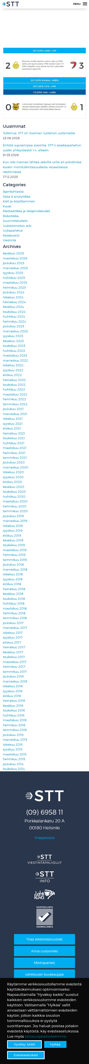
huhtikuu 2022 (14, 389)
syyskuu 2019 (13, 530)
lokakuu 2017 (13, 633)
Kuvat (7, 206)
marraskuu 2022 (15, 360)
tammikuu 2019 (15, 560)
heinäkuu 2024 (14, 302)
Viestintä (9, 240)
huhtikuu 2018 (13, 603)
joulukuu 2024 (13, 292)
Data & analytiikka (16, 196)
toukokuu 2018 (14, 599)
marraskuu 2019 (15, 521)
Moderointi (11, 235)
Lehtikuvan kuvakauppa (44, 974)
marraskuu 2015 (15, 739)
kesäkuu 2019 (13, 540)
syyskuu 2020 (13, 477)
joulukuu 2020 (14, 462)
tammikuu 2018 (15, 618)
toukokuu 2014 (14, 769)
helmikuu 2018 (14, 613)
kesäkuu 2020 (13, 487)
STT (10, 5)
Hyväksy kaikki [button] (24, 1044)
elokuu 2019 (12, 535)
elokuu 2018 (12, 584)
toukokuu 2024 (14, 312)
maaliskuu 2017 (14, 662)
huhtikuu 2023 (14, 351)
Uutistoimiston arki (17, 226)
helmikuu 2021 (14, 453)
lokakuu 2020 (13, 472)
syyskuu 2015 (12, 749)
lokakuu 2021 (13, 418)
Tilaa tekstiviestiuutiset (44, 939)
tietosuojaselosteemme (45, 1036)
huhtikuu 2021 (13, 443)
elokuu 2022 (12, 375)
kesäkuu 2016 (13, 705)
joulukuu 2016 (13, 676)
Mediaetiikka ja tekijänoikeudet (26, 211)
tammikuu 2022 (15, 404)
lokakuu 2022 (13, 365)
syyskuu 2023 (13, 336)
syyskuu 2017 (12, 637)
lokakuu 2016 (13, 686)
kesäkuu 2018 (13, 594)
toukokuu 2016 (14, 710)
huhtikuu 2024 (14, 316)
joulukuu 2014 (13, 764)
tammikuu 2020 (15, 511)
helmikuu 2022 (14, 399)
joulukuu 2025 (13, 263)
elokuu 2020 (12, 482)
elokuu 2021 (12, 428)
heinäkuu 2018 (14, 589)
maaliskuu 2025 (15, 282)
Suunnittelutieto (15, 221)
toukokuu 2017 (14, 657)
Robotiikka (11, 216)
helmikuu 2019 (14, 555)
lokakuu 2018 (13, 574)
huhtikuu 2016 (13, 715)
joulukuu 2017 (13, 623)
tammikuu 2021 (15, 457)
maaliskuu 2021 (15, 448)
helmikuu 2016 (14, 725)
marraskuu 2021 (15, 414)
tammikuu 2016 (15, 730)
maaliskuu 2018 (15, 608)
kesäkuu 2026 (13, 253)
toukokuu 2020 (14, 491)
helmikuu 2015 (14, 759)
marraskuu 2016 (15, 681)
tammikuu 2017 (15, 671)
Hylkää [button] (55, 1044)
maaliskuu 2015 (14, 754)
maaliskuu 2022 (15, 394)
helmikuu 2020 (14, 506)
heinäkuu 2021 (14, 433)
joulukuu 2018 (13, 564)
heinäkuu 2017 (14, 647)
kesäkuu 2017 (13, 652)
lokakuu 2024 (13, 297)
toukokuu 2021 (14, 438)
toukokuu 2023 (14, 346)
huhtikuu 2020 (14, 496)
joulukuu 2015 (13, 735)
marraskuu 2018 (15, 569)
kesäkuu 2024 (13, 307)
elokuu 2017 (12, 642)
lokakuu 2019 (13, 526)
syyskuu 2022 (13, 370)
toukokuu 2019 (14, 545)
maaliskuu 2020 (15, 501)
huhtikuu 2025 (14, 278)
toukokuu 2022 (14, 384)
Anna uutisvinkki (44, 951)
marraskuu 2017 (15, 628)
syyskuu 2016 (13, 691)
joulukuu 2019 (13, 516)
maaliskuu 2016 (15, 720)
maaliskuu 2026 (15, 258)
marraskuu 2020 (15, 467)
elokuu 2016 (12, 696)
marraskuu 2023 (15, 331)
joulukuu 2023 (13, 326)
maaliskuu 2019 (15, 550)
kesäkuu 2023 (13, 341)
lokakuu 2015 (13, 744)
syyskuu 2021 (13, 423)
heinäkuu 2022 (14, 380)
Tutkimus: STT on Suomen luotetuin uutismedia (39, 133)
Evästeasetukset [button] (26, 1055)
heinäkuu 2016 (14, 700)
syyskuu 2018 (13, 579)
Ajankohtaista (13, 191)
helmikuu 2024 (14, 321)
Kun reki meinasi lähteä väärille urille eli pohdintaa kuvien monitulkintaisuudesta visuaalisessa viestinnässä (42, 167)
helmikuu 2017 (14, 666)
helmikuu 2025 (14, 287)
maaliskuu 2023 (15, 355)
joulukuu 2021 (13, 409)
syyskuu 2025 (13, 273)
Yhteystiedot (44, 838)
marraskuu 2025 (15, 268)
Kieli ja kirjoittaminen (19, 201)
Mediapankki (44, 963)
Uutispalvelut (13, 230)
